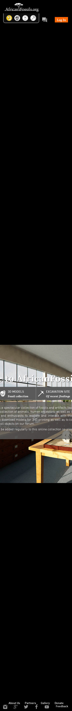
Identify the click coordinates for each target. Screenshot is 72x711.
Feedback (62, 706)
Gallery (45, 703)
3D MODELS (16, 391)
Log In (61, 20)
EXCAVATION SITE (58, 391)
